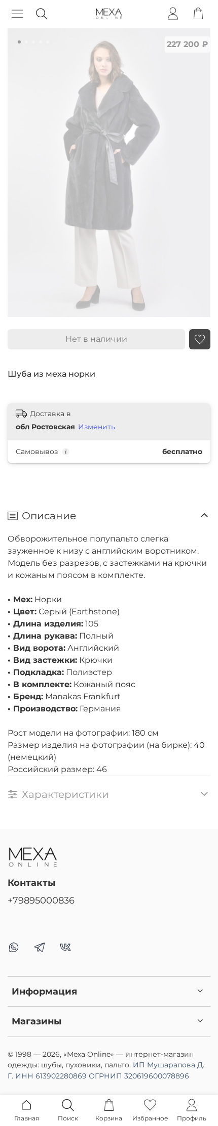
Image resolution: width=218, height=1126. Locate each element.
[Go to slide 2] (26, 41)
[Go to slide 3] (33, 41)
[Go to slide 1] (19, 41)
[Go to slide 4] (40, 41)
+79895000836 (41, 900)
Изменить (96, 426)
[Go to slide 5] (47, 41)
